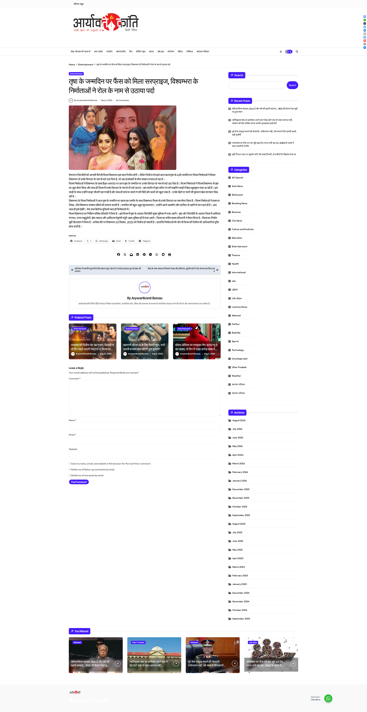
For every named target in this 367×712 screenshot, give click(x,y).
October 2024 (239, 610)
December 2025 (241, 489)
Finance (236, 255)
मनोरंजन (171, 51)
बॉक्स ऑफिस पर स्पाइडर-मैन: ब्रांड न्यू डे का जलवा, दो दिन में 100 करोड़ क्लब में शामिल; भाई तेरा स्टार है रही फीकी (196, 349)
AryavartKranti (89, 700)
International (239, 272)
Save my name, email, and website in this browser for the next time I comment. (111, 463)
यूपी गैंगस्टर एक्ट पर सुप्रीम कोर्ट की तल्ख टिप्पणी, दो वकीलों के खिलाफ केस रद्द (264, 154)
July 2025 (237, 532)
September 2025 (241, 515)
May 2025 (237, 549)
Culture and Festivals (243, 229)
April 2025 (237, 558)
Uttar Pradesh (239, 367)
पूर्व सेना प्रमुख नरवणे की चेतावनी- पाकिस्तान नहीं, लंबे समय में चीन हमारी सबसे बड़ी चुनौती (264, 133)
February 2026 (240, 472)
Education (237, 237)
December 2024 (241, 592)
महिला (180, 51)
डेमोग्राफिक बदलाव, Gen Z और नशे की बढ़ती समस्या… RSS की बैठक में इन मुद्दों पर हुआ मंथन (265, 110)
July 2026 (237, 428)
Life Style (237, 298)
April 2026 (237, 454)
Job (234, 280)
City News (237, 220)
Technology (238, 350)
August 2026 (238, 420)
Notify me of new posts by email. (87, 475)
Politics (236, 324)
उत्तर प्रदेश (98, 51)
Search (238, 75)
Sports (235, 341)
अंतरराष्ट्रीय (121, 51)
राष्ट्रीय (109, 51)
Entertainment (76, 73)
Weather (236, 375)
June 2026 (237, 437)
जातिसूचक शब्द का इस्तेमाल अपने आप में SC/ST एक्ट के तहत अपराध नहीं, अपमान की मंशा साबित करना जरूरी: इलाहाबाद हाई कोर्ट (262, 121)
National (236, 315)
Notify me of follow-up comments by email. (93, 469)
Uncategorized (239, 358)
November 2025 (240, 497)
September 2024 (241, 618)
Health (235, 263)
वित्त (130, 51)
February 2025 (240, 575)
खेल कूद (161, 51)
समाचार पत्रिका (203, 51)
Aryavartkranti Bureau (146, 298)
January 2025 (239, 584)
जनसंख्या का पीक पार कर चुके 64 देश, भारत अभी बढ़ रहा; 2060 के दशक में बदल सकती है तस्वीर (263, 144)
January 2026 (239, 480)
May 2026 (237, 446)
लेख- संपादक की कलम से (80, 51)
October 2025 (239, 506)
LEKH (235, 289)
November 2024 (241, 601)
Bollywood (237, 194)
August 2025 (238, 523)
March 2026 (238, 463)
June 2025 (237, 541)
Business (236, 212)
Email (72, 434)
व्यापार (151, 51)
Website (73, 449)
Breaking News (239, 203)
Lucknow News (239, 306)
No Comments (122, 100)
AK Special (237, 177)
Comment (75, 378)
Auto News (237, 186)
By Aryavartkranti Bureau (85, 100)
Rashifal (236, 332)
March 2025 (238, 566)
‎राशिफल (189, 51)
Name (73, 420)
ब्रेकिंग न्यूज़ (140, 51)
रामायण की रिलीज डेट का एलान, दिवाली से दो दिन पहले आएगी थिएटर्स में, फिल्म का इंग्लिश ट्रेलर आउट (92, 349)
